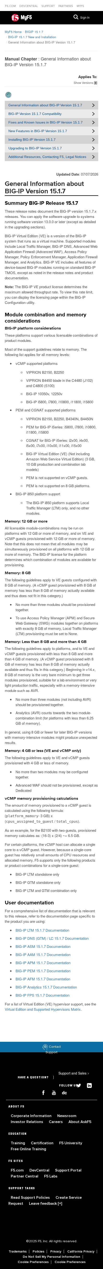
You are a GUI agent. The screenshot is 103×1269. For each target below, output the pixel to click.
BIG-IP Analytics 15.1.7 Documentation (46, 986)
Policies (38, 1251)
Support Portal (68, 1170)
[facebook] (41, 1092)
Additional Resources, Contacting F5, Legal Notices (47, 157)
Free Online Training (28, 1149)
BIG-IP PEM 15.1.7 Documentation (43, 970)
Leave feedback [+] (45, 1203)
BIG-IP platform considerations (33, 328)
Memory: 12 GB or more (26, 521)
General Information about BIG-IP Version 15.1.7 (45, 105)
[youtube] (52, 1092)
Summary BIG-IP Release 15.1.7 (41, 203)
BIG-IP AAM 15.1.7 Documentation (43, 954)
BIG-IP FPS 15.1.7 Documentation (42, 995)
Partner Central (25, 1176)
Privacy (55, 1251)
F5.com (11, 6)
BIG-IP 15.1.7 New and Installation (32, 37)
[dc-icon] (62, 1092)
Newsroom (66, 1115)
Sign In (85, 18)
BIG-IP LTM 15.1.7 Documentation (42, 930)
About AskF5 (80, 1121)
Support (48, 6)
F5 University (70, 1143)
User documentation (29, 903)
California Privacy (80, 1251)
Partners (66, 6)
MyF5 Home (13, 31)
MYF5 (80, 6)
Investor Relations (27, 1121)
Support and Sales (73, 1073)
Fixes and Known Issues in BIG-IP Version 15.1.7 (45, 122)
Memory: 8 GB (18, 573)
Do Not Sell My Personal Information (51, 1256)
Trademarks (18, 1251)
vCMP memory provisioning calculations (41, 799)
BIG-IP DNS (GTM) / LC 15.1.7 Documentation (52, 938)
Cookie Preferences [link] (33, 1262)
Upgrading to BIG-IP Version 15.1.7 (35, 148)
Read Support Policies (31, 1197)
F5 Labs (50, 1176)
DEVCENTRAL (29, 6)
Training (18, 1143)
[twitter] (77, 1084)
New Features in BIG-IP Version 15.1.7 (37, 131)
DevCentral (39, 1170)
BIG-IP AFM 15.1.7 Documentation (43, 978)
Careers (56, 1121)
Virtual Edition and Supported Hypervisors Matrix (43, 1009)
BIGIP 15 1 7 (34, 31)
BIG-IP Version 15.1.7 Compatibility (35, 114)
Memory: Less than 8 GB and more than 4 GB (45, 642)
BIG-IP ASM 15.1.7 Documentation (43, 946)
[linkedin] (87, 1084)
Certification (42, 1143)
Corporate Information (31, 1115)
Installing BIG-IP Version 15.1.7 (32, 139)
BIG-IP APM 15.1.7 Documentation (43, 962)
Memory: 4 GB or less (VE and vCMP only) (43, 751)
